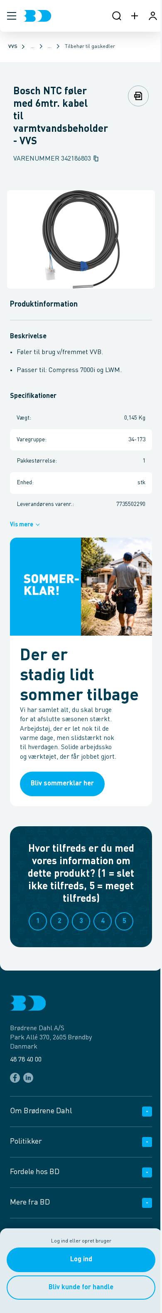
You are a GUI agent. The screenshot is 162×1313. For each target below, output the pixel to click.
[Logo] (37, 16)
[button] (11, 16)
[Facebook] (15, 1078)
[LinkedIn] (28, 1078)
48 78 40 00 (26, 1059)
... (32, 46)
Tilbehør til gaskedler (90, 46)
